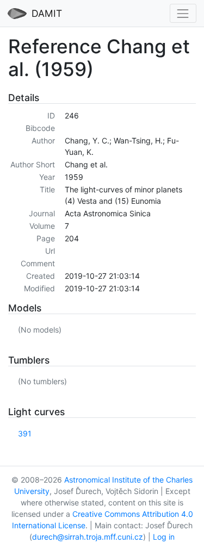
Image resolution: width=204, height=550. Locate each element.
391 (25, 433)
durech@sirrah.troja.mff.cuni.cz (87, 536)
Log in (164, 536)
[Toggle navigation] (183, 13)
